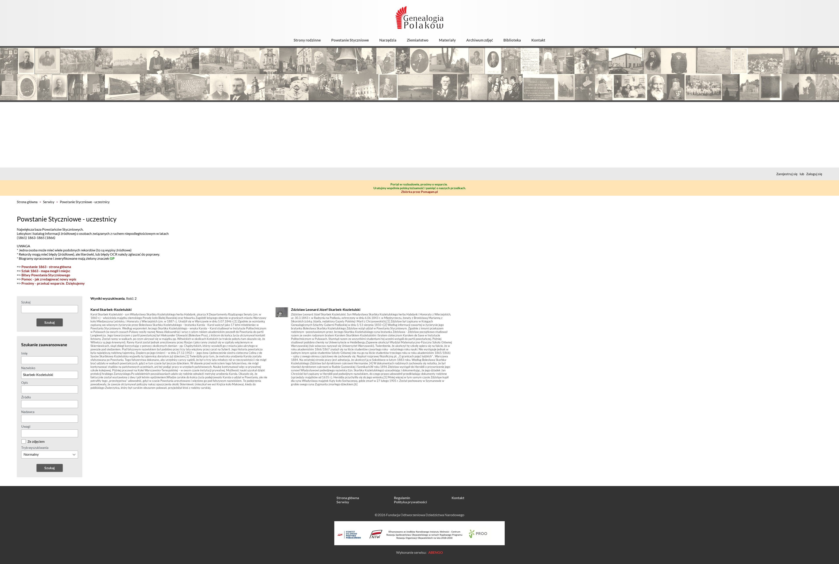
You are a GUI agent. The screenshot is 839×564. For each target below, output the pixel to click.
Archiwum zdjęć (479, 40)
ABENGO (435, 552)
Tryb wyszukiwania (35, 448)
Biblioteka (512, 40)
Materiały (447, 40)
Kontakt (538, 40)
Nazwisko (28, 368)
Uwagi (25, 426)
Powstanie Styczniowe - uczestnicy (85, 202)
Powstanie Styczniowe (350, 40)
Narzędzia (387, 40)
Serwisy (48, 202)
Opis (24, 382)
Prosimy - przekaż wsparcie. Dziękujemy (53, 283)
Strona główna (27, 202)
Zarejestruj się (786, 174)
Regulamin (402, 498)
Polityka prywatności (410, 502)
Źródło (26, 397)
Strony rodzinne (307, 40)
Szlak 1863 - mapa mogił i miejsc (45, 271)
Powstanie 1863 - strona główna (46, 267)
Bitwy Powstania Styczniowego (45, 275)
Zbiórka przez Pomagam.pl (419, 192)
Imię (24, 353)
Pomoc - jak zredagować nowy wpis (48, 279)
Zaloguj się (814, 174)
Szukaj (26, 302)
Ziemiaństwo (417, 40)
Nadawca (28, 412)
